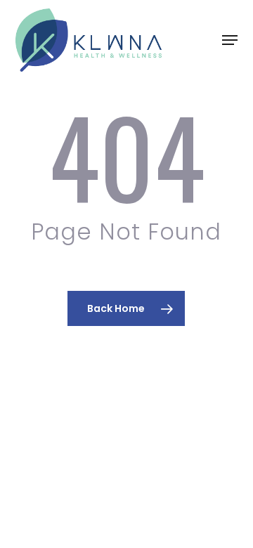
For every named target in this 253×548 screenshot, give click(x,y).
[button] (230, 40)
